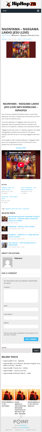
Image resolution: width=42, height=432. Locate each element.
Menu (5, 11)
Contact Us (19, 430)
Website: (6, 323)
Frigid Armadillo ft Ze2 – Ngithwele (13, 361)
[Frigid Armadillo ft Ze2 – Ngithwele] (8, 394)
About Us (8, 430)
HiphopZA (23, 425)
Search (4, 347)
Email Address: (8, 314)
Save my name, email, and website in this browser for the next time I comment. (21, 334)
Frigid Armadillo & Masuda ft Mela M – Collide (17, 373)
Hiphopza (4, 39)
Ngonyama (26, 208)
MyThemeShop (24, 427)
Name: (6, 306)
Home (3, 35)
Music (8, 35)
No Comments (27, 39)
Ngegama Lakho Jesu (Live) (13, 208)
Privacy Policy (31, 430)
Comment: (7, 287)
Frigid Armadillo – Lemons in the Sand (14, 370)
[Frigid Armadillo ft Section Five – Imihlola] (34, 394)
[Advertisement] (22, 17)
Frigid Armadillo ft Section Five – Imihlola (15, 368)
